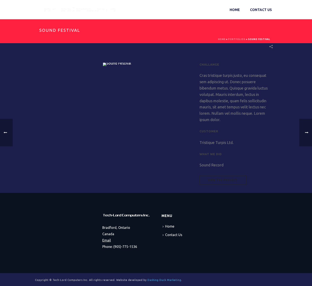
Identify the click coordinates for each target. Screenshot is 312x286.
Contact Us (261, 10)
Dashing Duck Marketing (164, 280)
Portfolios (236, 39)
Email (106, 240)
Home (235, 10)
